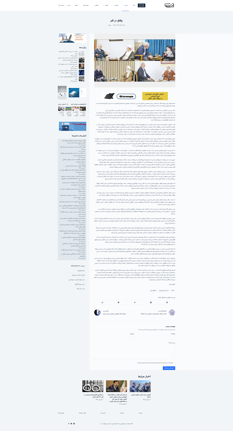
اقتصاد (106, 5)
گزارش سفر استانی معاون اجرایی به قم (141, 396)
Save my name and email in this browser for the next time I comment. (155, 363)
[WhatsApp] (118, 302)
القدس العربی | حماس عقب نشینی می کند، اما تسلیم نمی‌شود (67, 59)
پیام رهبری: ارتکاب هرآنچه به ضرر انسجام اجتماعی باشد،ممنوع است (74, 184)
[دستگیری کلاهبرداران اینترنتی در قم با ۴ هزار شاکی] (92, 386)
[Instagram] (71, 423)
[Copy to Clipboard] (102, 302)
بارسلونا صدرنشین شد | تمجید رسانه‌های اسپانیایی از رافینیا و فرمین (74, 245)
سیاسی (126, 5)
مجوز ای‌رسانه (61, 413)
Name (173, 334)
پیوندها (122, 413)
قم (172, 291)
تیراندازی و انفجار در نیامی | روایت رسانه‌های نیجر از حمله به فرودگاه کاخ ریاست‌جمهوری (73, 177)
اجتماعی (116, 5)
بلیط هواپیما (81, 271)
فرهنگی (96, 5)
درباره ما (140, 413)
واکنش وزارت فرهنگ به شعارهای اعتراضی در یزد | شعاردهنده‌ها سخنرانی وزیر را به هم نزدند (72, 207)
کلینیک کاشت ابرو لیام (78, 275)
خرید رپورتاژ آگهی (80, 284)
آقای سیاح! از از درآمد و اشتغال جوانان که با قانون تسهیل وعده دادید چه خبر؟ (73, 142)
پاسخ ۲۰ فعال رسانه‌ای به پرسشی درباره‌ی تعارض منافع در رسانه (68, 71)
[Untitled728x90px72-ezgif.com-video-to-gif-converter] (135, 96)
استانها (76, 5)
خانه (134, 5)
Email (132, 334)
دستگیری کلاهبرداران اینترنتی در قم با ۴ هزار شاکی (93, 396)
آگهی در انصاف (82, 413)
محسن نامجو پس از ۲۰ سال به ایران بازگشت (73, 250)
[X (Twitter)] (151, 302)
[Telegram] (135, 302)
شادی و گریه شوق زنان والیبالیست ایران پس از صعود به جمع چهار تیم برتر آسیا (72, 219)
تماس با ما (103, 413)
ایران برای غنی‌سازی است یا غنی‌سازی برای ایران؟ (72, 202)
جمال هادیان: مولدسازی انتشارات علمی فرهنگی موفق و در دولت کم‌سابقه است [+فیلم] (72, 232)
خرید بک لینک (81, 289)
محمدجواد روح (163, 291)
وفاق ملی (153, 291)
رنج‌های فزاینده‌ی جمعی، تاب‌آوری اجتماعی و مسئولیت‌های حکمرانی (73, 238)
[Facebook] (167, 302)
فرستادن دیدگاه (169, 368)
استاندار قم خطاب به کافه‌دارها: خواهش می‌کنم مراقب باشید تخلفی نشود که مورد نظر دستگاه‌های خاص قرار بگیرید (117, 398)
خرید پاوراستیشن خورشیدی (77, 280)
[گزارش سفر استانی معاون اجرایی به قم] (140, 386)
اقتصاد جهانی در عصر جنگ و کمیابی (75, 166)
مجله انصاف (86, 5)
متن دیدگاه (171, 343)
